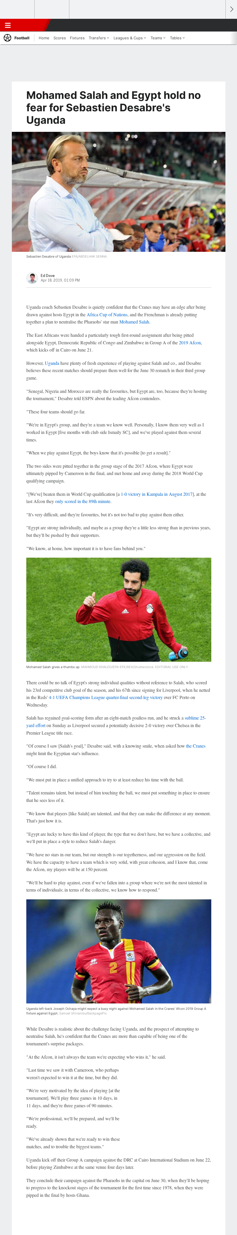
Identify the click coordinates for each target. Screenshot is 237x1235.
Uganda (52, 363)
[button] (218, 25)
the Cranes (195, 746)
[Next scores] (231, 9)
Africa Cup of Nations (107, 314)
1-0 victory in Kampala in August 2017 (156, 494)
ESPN (30, 25)
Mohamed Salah (134, 322)
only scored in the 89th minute (82, 501)
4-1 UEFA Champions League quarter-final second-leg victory (106, 697)
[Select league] (17, 9)
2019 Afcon (190, 342)
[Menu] (8, 25)
